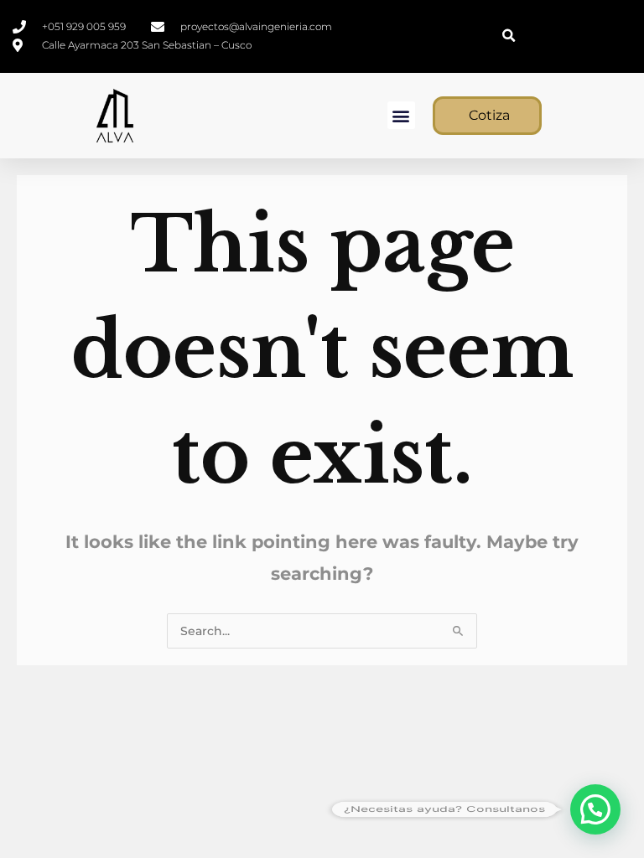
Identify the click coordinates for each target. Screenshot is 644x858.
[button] (509, 36)
